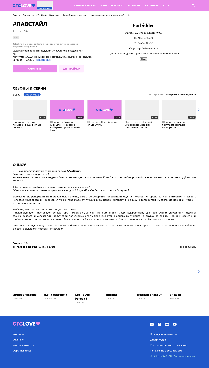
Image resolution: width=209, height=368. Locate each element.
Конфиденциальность (163, 334)
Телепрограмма (85, 5)
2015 (16, 37)
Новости (133, 5)
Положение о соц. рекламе (166, 350)
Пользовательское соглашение (168, 345)
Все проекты (188, 246)
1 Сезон (17, 95)
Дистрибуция (158, 339)
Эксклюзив (32, 95)
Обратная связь (22, 350)
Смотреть (35, 68)
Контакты (18, 334)
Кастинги (151, 5)
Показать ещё (43, 60)
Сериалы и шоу (112, 5)
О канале (18, 339)
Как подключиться (23, 345)
